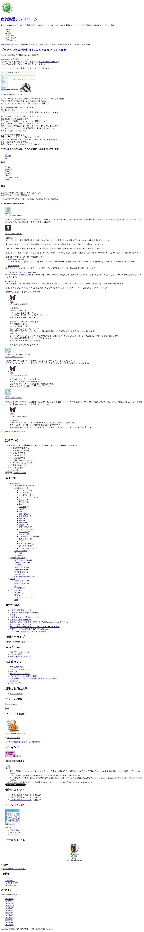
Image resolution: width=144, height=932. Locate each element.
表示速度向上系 (25, 516)
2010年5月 (9, 922)
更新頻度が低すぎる (21, 448)
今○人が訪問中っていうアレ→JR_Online (18, 199)
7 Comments (26, 55)
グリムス (13, 834)
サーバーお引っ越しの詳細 (21, 624)
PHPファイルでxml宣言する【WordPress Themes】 (30, 629)
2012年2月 (9, 901)
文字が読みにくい (20, 465)
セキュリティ (24, 539)
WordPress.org (10, 885)
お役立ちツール (20, 562)
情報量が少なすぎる (21, 450)
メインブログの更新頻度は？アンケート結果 (28, 631)
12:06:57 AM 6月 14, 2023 (65, 782)
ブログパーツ (19, 567)
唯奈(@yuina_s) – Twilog (19, 652)
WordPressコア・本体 (22, 485)
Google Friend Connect (22, 577)
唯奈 (12, 302)
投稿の (10, 881)
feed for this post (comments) (13, 431)
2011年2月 (9, 910)
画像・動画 (23, 514)
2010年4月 (9, 925)
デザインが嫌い (19, 468)
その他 (44, 44)
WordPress (24, 44)
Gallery (8, 33)
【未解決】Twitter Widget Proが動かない (25, 612)
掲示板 (21, 509)
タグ (20, 541)
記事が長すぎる (19, 458)
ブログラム (14, 830)
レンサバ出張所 (16, 654)
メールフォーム (25, 495)
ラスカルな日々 (16, 683)
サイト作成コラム (21, 560)
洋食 (16, 595)
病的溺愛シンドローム (19, 19)
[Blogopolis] (10, 824)
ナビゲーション (25, 548)
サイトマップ (10, 38)
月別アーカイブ (11, 642)
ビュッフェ (14, 590)
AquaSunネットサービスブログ (17, 354)
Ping (20, 518)
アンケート (9, 36)
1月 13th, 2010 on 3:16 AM (13, 215)
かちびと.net (13, 144)
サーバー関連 (19, 570)
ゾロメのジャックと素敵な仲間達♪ (24, 676)
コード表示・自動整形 (28, 536)
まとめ (17, 555)
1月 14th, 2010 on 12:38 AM (19, 304)
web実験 (17, 565)
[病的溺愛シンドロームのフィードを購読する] (12, 732)
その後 (12, 615)
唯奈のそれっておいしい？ (21, 657)
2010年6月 (9, 920)
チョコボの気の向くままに (21, 669)
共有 (20, 504)
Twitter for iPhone (73, 775)
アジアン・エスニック (23, 597)
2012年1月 (9, 903)
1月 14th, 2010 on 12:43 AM (19, 375)
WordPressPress (13, 266)
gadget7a (8, 213)
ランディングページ (27, 497)
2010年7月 (9, 918)
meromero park (15, 832)
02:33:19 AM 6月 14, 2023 (118, 771)
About (7, 31)
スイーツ (18, 593)
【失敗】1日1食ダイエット (21, 610)
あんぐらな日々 (16, 694)
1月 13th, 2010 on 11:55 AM (14, 357)
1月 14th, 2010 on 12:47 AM (19, 416)
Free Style (13, 672)
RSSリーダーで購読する (15, 733)
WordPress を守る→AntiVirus (47, 199)
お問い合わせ (10, 40)
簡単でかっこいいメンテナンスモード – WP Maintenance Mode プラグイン (39, 622)
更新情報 (18, 574)
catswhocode (12, 281)
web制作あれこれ (17, 558)
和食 (16, 600)
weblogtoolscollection (16, 259)
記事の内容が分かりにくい (23, 460)
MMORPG (18, 588)
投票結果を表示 (20, 473)
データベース (24, 546)
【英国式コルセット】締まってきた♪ (25, 617)
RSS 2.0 (18, 195)
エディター (23, 532)
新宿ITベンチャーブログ (20, 674)
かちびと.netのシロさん (48, 62)
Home (7, 29)
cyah (7, 396)
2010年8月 (9, 915)
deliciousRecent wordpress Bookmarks (22, 272)
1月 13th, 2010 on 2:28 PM (13, 398)
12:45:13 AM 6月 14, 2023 (52, 775)
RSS (20, 520)
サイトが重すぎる (20, 455)
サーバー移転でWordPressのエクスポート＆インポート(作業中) (35, 627)
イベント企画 (19, 572)
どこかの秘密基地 (17, 667)
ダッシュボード (25, 544)
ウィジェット (24, 529)
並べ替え (22, 502)
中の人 (12, 579)
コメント (22, 534)
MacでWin (14, 681)
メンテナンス (24, 492)
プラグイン (34, 44)
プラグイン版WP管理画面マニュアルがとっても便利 (33, 49)
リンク (21, 500)
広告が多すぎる (19, 453)
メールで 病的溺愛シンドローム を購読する (22, 742)
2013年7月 (9, 899)
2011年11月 (9, 906)
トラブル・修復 (20, 551)
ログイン (9, 878)
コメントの (11, 883)
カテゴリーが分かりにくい (23, 463)
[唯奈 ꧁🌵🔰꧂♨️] (8, 769)
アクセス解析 (24, 527)
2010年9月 (9, 913)
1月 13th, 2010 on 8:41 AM (13, 234)
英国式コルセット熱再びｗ (21, 620)
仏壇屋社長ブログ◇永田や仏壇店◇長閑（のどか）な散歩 (33, 678)
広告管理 (22, 507)
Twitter (21, 522)
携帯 (20, 511)
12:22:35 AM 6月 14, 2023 (123, 778)
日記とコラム (19, 581)
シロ (7, 232)
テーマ (17, 553)
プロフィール (24, 490)
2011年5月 (9, 908)
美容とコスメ (19, 583)
